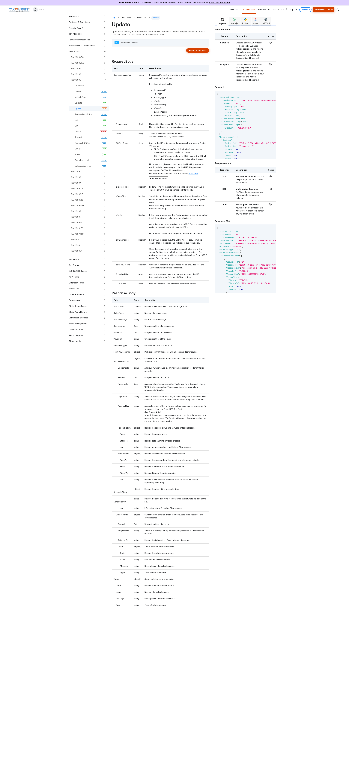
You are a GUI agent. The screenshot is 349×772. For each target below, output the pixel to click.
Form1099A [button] (76, 183)
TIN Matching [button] (75, 34)
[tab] (222, 21)
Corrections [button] (74, 300)
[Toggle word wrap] (265, 94)
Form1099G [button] (76, 80)
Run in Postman (198, 50)
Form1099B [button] (76, 74)
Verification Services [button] (78, 317)
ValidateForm (80, 97)
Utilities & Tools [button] (76, 329)
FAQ (296, 10)
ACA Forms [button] (74, 277)
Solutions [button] (261, 10)
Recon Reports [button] (76, 335)
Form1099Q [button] (76, 211)
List (76, 120)
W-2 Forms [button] (74, 259)
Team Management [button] (78, 323)
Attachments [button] (75, 341)
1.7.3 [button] (40, 10)
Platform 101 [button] (74, 16)
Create (78, 91)
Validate (78, 103)
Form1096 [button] (75, 245)
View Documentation (219, 2)
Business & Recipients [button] (79, 22)
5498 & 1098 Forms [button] (78, 271)
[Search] (35, 9)
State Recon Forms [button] (78, 306)
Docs (238, 10)
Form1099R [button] (76, 217)
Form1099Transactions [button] (79, 39)
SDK (282, 10)
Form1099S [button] (76, 177)
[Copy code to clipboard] (270, 94)
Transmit (78, 137)
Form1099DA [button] (76, 251)
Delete (78, 131)
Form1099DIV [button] (77, 188)
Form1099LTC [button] (77, 228)
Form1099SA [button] (76, 222)
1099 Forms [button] (74, 51)
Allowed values (159, 178)
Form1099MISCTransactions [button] (82, 45)
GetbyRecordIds (82, 160)
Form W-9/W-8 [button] (76, 28)
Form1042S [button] (74, 288)
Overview (79, 85)
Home (231, 10)
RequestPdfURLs (82, 143)
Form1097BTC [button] (77, 234)
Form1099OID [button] (77, 200)
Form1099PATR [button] (78, 205)
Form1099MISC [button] (77, 63)
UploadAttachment (83, 166)
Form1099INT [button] (77, 194)
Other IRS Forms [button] (76, 294)
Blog (291, 10)
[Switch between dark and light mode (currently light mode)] (338, 10)
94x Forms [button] (74, 265)
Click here (193, 173)
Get (76, 126)
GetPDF (78, 149)
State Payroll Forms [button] (78, 312)
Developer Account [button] (322, 10)
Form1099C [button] (76, 171)
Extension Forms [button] (76, 282)
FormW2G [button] (75, 239)
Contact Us (305, 10)
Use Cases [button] (272, 10)
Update (78, 108)
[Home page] (114, 18)
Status (77, 154)
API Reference (249, 10)
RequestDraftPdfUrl (83, 114)
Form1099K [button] (76, 68)
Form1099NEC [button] (77, 57)
